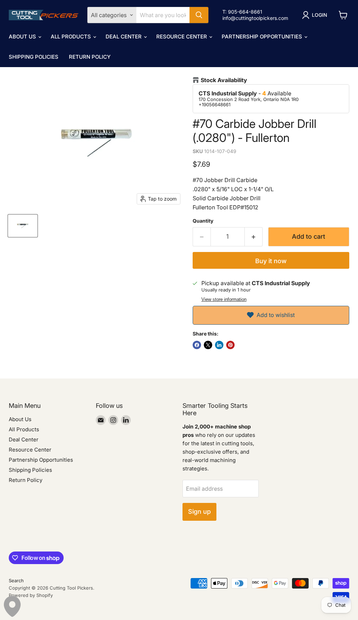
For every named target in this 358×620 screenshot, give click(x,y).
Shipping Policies (33, 56)
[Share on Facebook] (197, 345)
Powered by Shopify (31, 595)
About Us (23, 36)
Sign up (199, 511)
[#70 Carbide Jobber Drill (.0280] (22, 226)
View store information (223, 299)
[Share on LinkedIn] (219, 345)
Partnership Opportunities (262, 36)
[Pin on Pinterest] (230, 345)
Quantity (203, 221)
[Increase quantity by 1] (254, 236)
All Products (71, 36)
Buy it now (271, 261)
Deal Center (124, 36)
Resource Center (182, 36)
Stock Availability (224, 80)
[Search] (198, 15)
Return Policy (89, 56)
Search (16, 580)
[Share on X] (208, 345)
